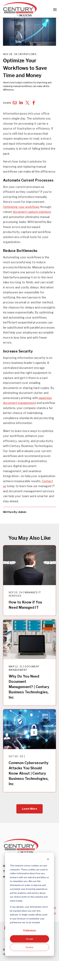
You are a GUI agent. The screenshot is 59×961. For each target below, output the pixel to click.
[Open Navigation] (55, 9)
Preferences (29, 930)
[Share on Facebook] (34, 103)
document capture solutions (32, 212)
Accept (29, 938)
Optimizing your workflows (21, 207)
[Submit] (54, 51)
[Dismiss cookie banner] (48, 860)
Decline (29, 947)
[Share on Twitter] (27, 103)
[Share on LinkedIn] (21, 103)
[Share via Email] (15, 103)
